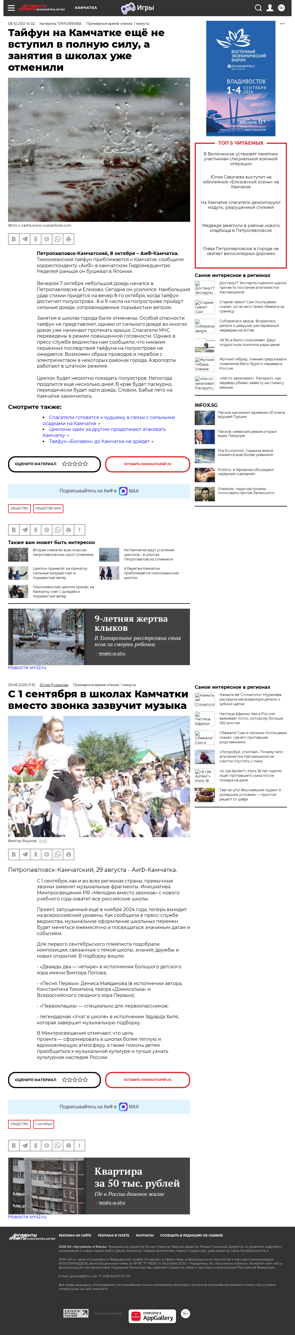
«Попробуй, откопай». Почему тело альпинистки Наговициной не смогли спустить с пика (251, 756)
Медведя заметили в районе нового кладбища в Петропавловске (241, 228)
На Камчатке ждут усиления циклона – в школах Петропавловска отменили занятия (149, 557)
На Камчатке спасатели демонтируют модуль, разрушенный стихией (241, 205)
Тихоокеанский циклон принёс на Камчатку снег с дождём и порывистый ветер (63, 591)
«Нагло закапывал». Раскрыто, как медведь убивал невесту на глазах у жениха (252, 383)
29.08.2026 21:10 (21, 685)
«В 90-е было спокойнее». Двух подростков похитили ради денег (250, 342)
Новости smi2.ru (27, 667)
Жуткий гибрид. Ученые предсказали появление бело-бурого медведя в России (253, 363)
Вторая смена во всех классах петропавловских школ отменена (63, 552)
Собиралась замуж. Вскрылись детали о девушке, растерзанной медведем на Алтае (249, 325)
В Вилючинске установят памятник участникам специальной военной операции (241, 159)
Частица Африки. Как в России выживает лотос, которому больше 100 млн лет (251, 718)
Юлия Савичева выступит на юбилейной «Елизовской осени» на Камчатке (241, 182)
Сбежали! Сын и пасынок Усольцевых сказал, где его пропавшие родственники (253, 737)
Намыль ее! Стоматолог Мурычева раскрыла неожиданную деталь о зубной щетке (250, 699)
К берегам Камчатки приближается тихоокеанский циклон (151, 573)
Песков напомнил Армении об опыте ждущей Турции (251, 415)
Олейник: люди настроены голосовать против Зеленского (246, 491)
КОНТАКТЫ (145, 1235)
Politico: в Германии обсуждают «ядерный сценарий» (246, 472)
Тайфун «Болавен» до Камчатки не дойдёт (99, 441)
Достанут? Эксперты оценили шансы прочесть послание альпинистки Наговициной (253, 287)
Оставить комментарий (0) (147, 464)
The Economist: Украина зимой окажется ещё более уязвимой (245, 453)
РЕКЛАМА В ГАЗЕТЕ (113, 1235)
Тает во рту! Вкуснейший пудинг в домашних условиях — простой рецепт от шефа (250, 794)
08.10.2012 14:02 (21, 23)
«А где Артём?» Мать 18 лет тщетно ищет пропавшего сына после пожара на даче (251, 775)
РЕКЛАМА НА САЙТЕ (75, 1235)
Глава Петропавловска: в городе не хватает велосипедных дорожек (241, 251)
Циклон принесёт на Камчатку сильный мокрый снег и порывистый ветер (60, 573)
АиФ (43, 841)
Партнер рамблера (108, 1313)
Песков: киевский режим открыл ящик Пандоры (247, 434)
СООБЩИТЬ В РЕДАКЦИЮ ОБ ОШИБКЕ (191, 1235)
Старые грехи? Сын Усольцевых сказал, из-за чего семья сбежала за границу (252, 306)
